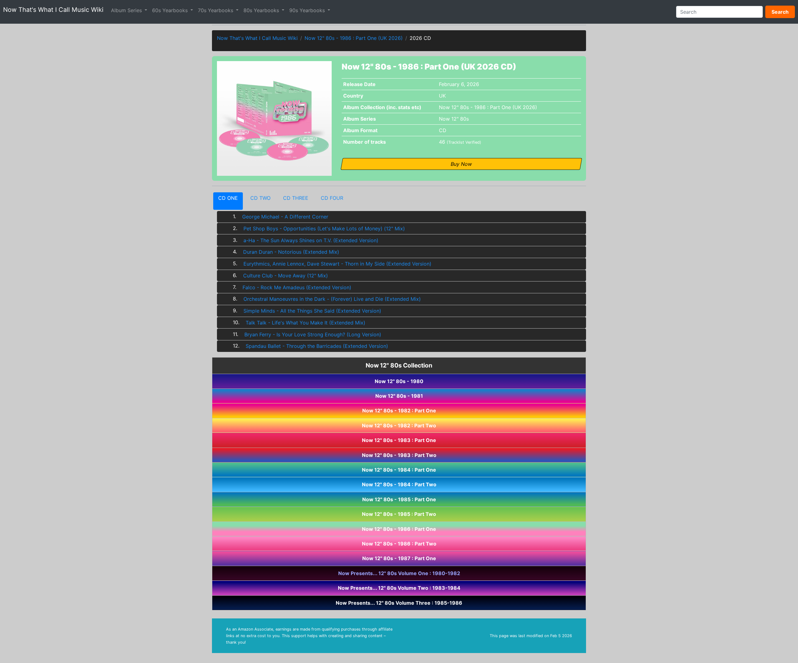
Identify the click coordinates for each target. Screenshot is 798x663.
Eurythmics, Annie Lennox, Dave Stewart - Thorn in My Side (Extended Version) (337, 264)
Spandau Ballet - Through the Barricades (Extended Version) (317, 346)
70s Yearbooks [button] (216, 10)
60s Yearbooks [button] (170, 10)
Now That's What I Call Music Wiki (53, 9)
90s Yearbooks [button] (307, 10)
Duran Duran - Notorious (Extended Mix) (291, 252)
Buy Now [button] (461, 164)
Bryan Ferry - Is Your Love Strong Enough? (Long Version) (312, 334)
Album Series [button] (127, 10)
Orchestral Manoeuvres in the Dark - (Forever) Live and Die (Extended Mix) (332, 299)
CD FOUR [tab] (332, 198)
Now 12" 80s (454, 119)
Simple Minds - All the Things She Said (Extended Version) (312, 311)
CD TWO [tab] (260, 198)
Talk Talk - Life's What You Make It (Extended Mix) (305, 322)
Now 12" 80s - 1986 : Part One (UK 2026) (354, 38)
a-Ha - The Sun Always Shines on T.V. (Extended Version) (310, 240)
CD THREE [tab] (295, 198)
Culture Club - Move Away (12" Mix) (285, 275)
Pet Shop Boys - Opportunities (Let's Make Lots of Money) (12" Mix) (324, 228)
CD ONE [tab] (228, 198)
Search (780, 12)
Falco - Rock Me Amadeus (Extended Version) (297, 287)
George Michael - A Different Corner (285, 217)
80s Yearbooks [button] (262, 10)
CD (442, 130)
